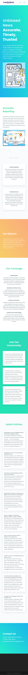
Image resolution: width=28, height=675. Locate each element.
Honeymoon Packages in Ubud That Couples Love (13, 596)
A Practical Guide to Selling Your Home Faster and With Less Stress (13, 576)
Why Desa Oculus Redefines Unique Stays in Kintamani (13, 473)
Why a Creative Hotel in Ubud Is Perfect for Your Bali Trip (12, 536)
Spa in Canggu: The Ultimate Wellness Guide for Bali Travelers (12, 516)
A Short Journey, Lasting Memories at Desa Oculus (14, 556)
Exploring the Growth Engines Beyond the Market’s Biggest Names (14, 433)
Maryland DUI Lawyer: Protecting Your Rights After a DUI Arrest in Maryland (14, 494)
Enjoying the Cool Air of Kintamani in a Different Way (13, 453)
